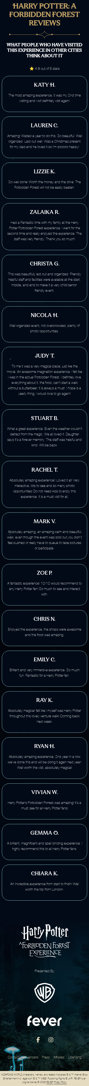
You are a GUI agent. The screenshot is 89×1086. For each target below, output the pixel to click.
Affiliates (58, 1057)
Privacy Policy (60, 1082)
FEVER (49, 1082)
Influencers (30, 1057)
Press (46, 1057)
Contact (13, 1057)
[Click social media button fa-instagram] (51, 1041)
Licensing (74, 1057)
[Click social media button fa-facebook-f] (38, 1041)
